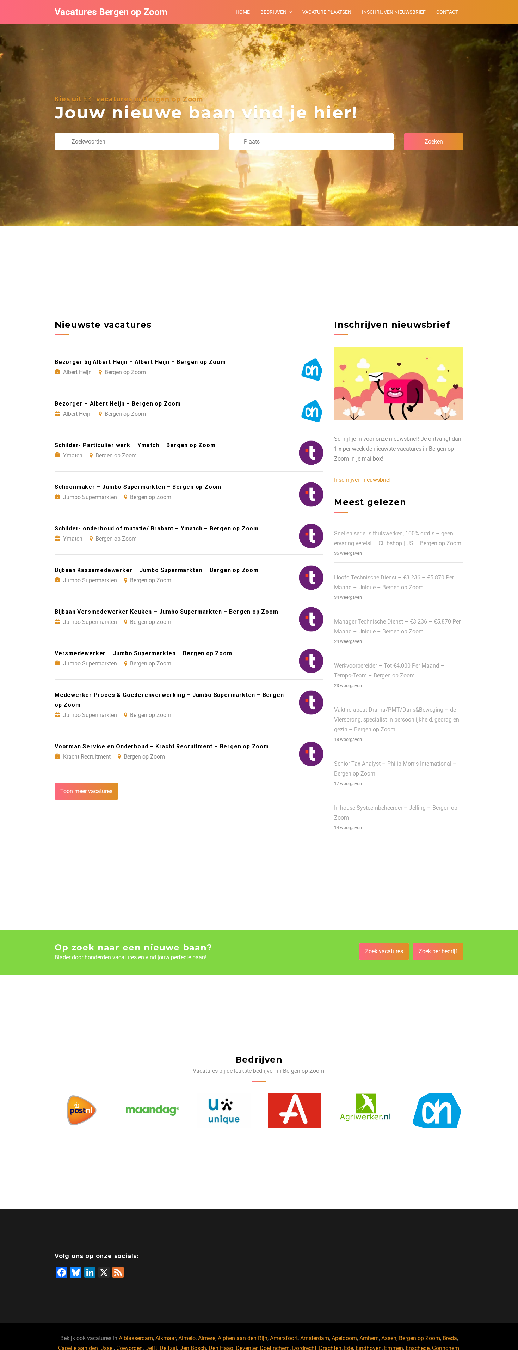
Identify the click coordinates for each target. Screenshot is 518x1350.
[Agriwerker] (294, 1110)
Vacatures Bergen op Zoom (111, 12)
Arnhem (369, 1338)
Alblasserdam (136, 1338)
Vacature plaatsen (326, 12)
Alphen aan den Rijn (242, 1338)
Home (243, 12)
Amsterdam (314, 1338)
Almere (206, 1338)
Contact (447, 12)
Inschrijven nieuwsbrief (394, 12)
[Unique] (152, 1110)
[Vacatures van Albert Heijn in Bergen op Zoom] (366, 1110)
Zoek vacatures (384, 951)
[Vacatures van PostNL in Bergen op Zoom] (437, 1110)
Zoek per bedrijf (438, 951)
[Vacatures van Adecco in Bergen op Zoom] (224, 1110)
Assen (388, 1338)
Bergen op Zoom (419, 1338)
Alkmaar (165, 1338)
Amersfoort (284, 1338)
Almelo (187, 1338)
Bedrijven (273, 12)
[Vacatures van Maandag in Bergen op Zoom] (81, 1110)
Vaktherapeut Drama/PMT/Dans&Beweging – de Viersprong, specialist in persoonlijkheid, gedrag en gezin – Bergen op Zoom (396, 719)
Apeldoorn (344, 1338)
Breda (450, 1338)
